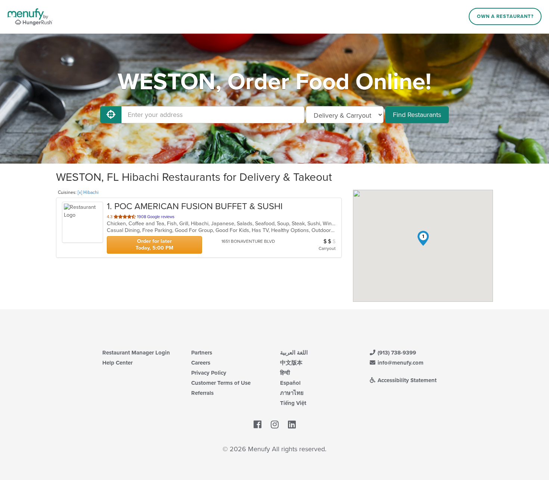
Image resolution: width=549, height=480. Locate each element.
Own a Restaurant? (505, 16)
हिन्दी (285, 372)
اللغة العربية (294, 352)
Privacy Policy (208, 372)
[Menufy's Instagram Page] (275, 425)
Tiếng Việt (293, 403)
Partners (201, 352)
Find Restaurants (417, 115)
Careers (200, 362)
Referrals (202, 393)
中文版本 (291, 362)
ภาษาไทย (292, 393)
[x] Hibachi (88, 192)
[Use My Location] (111, 114)
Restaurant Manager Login (136, 352)
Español (290, 383)
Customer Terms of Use (221, 383)
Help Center (117, 362)
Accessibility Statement (406, 380)
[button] (423, 238)
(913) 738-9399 (396, 352)
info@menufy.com (400, 362)
